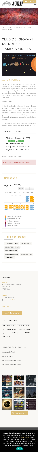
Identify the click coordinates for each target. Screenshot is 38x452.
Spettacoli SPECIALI (26, 254)
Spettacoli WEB (9, 257)
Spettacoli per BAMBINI (11, 254)
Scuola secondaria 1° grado (11, 360)
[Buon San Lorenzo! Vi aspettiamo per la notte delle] (31, 392)
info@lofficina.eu (14, 300)
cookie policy (24, 437)
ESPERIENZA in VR (26, 243)
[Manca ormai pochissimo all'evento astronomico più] (7, 404)
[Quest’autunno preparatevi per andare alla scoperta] (7, 380)
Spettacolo (7, 131)
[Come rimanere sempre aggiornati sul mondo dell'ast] (31, 404)
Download (17, 131)
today (21, 188)
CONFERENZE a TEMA (11, 243)
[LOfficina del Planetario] (12, 3)
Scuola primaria (7, 356)
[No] (35, 441)
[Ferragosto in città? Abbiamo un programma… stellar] (7, 392)
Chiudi (19, 449)
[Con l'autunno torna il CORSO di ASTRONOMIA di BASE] (19, 404)
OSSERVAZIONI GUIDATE (12, 247)
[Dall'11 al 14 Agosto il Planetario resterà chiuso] (19, 392)
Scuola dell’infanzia (8, 352)
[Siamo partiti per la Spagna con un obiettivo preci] (19, 380)
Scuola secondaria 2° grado (11, 364)
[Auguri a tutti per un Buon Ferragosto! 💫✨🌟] (31, 380)
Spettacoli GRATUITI (11, 250)
